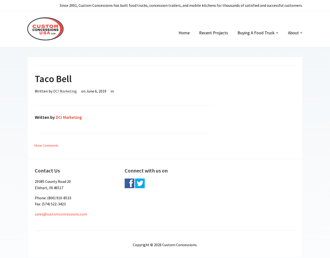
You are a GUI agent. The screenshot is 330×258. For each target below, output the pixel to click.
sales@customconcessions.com (61, 214)
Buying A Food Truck (256, 33)
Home (184, 33)
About (293, 33)
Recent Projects (213, 33)
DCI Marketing (65, 91)
